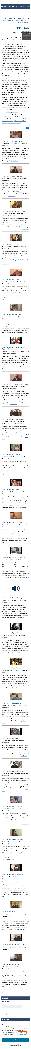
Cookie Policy (22, 1035)
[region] (15, 1035)
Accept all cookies (15, 1040)
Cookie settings (22, 1033)
